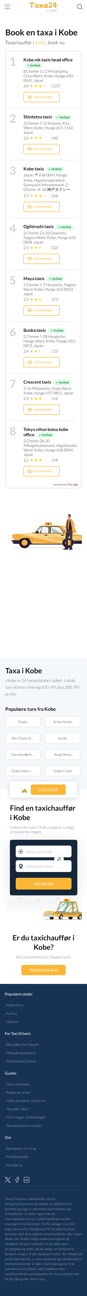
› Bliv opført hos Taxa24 (22, 1044)
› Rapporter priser (18, 1092)
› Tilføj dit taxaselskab (20, 1053)
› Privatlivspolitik (17, 1157)
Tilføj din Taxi (43, 970)
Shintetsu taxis (37, 116)
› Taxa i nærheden (17, 1084)
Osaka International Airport (26, 771)
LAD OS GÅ (43, 883)
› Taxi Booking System (20, 1061)
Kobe (40, 42)
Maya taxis (33, 278)
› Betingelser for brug (20, 1148)
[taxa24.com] (43, 7)
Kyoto (62, 738)
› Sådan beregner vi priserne (25, 1100)
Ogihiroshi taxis (38, 226)
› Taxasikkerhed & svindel (23, 1125)
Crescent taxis (37, 382)
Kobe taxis (33, 168)
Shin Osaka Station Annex (26, 738)
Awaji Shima (62, 754)
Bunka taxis (34, 330)
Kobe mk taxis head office (48, 59)
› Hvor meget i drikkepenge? (25, 1117)
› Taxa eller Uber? (17, 1109)
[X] (8, 1179)
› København (14, 1005)
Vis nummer (43, 97)
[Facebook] (17, 1179)
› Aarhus (11, 1013)
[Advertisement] (43, 601)
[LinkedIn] (26, 1179)
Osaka (22, 722)
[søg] (79, 6)
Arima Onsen (62, 722)
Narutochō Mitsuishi (26, 754)
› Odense (11, 1022)
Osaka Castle (62, 771)
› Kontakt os (13, 1165)
